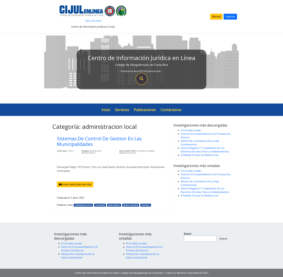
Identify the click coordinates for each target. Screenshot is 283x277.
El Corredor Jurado (191, 130)
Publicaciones (145, 109)
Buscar (187, 233)
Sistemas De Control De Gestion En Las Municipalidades (99, 141)
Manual (216, 16)
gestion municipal (130, 205)
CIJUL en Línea (93, 20)
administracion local (83, 205)
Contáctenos (171, 109)
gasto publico (114, 205)
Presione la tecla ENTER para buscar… (141, 71)
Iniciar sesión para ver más (76, 184)
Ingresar (230, 16)
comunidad (100, 205)
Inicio (106, 109)
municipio (146, 205)
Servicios (122, 109)
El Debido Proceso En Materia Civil (199, 155)
